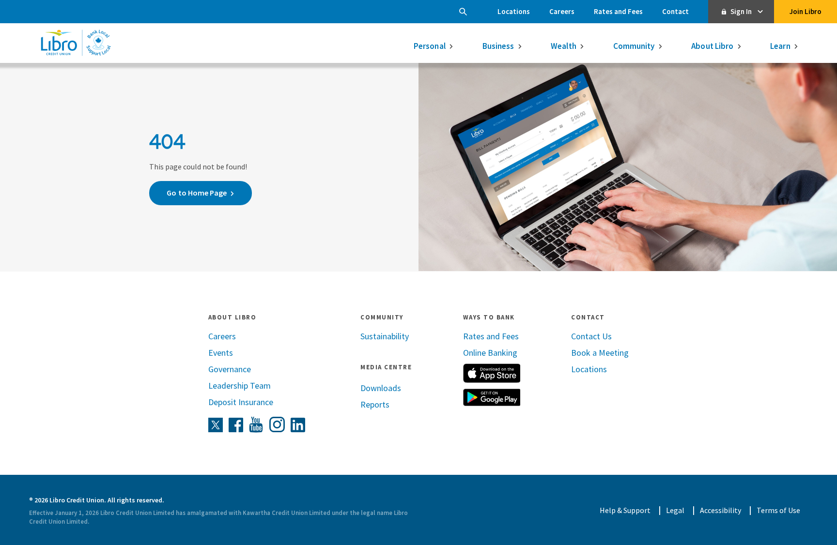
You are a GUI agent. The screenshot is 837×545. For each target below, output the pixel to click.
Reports (374, 404)
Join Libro (806, 11)
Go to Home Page (197, 192)
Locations (513, 11)
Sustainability (384, 336)
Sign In (741, 11)
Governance (229, 369)
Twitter (215, 425)
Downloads (380, 388)
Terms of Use (778, 510)
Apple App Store (491, 373)
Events (220, 352)
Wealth (563, 46)
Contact (675, 11)
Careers (561, 11)
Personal (430, 46)
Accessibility (720, 510)
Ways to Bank (489, 317)
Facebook (236, 425)
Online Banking (490, 352)
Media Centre (386, 367)
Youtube (256, 425)
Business (498, 46)
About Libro (712, 46)
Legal (675, 510)
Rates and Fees (618, 11)
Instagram (277, 424)
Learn (780, 46)
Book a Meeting (600, 352)
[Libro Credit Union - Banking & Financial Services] (75, 42)
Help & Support (625, 510)
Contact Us (591, 336)
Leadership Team (239, 385)
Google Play (491, 397)
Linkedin (298, 425)
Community (634, 46)
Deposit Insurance (240, 402)
